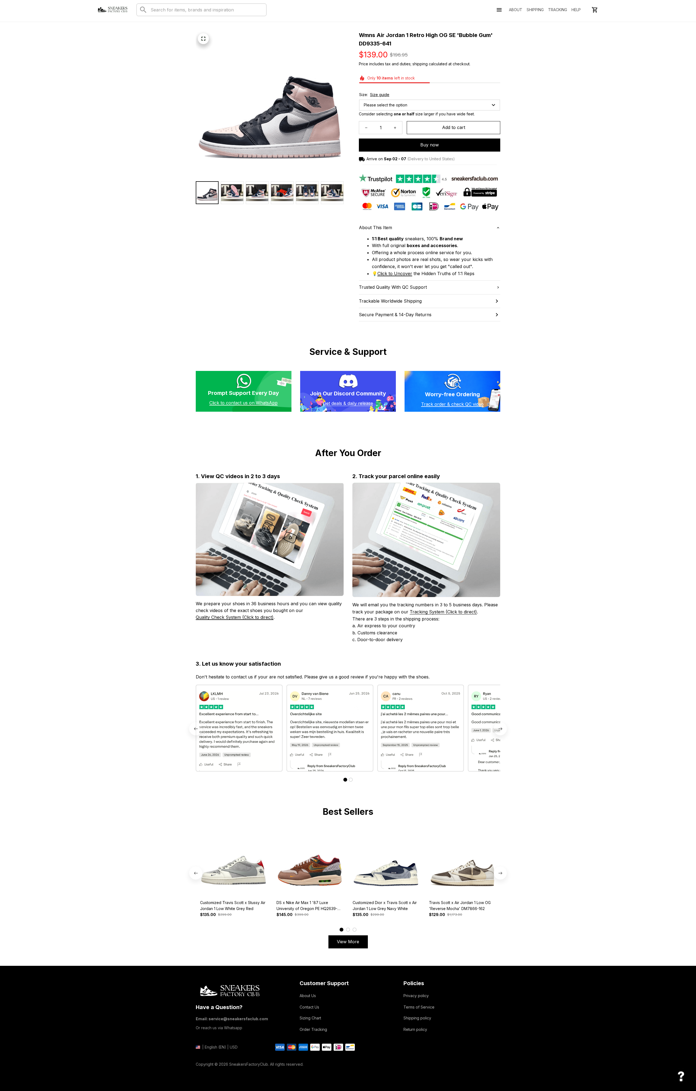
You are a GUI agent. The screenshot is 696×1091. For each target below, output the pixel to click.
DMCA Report (208, 1072)
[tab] (345, 779)
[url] (394, 273)
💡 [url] (374, 273)
